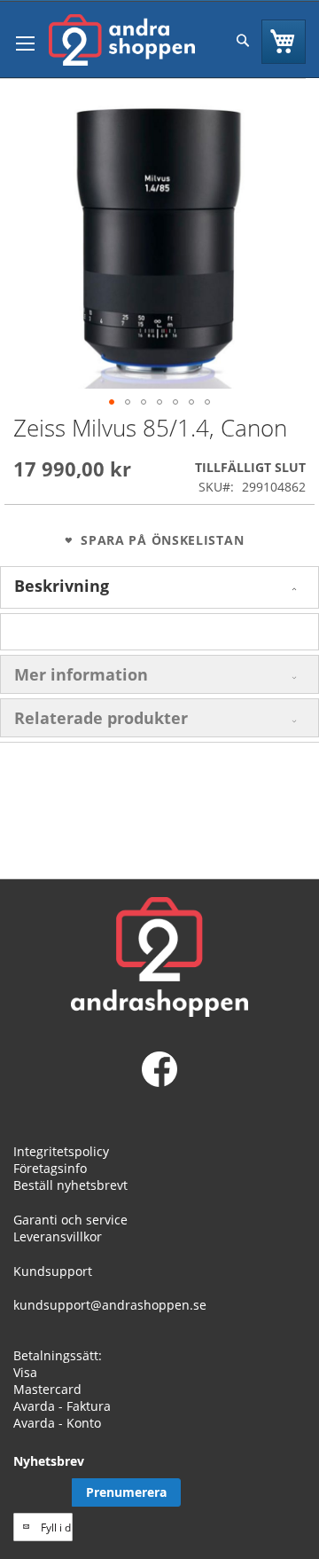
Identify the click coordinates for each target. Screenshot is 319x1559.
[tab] (159, 587)
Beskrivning (61, 585)
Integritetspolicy (61, 1151)
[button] (112, 402)
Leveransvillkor (57, 1236)
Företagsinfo (50, 1168)
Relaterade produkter (101, 717)
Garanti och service (70, 1219)
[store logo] (122, 40)
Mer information (81, 674)
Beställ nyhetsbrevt (70, 1185)
